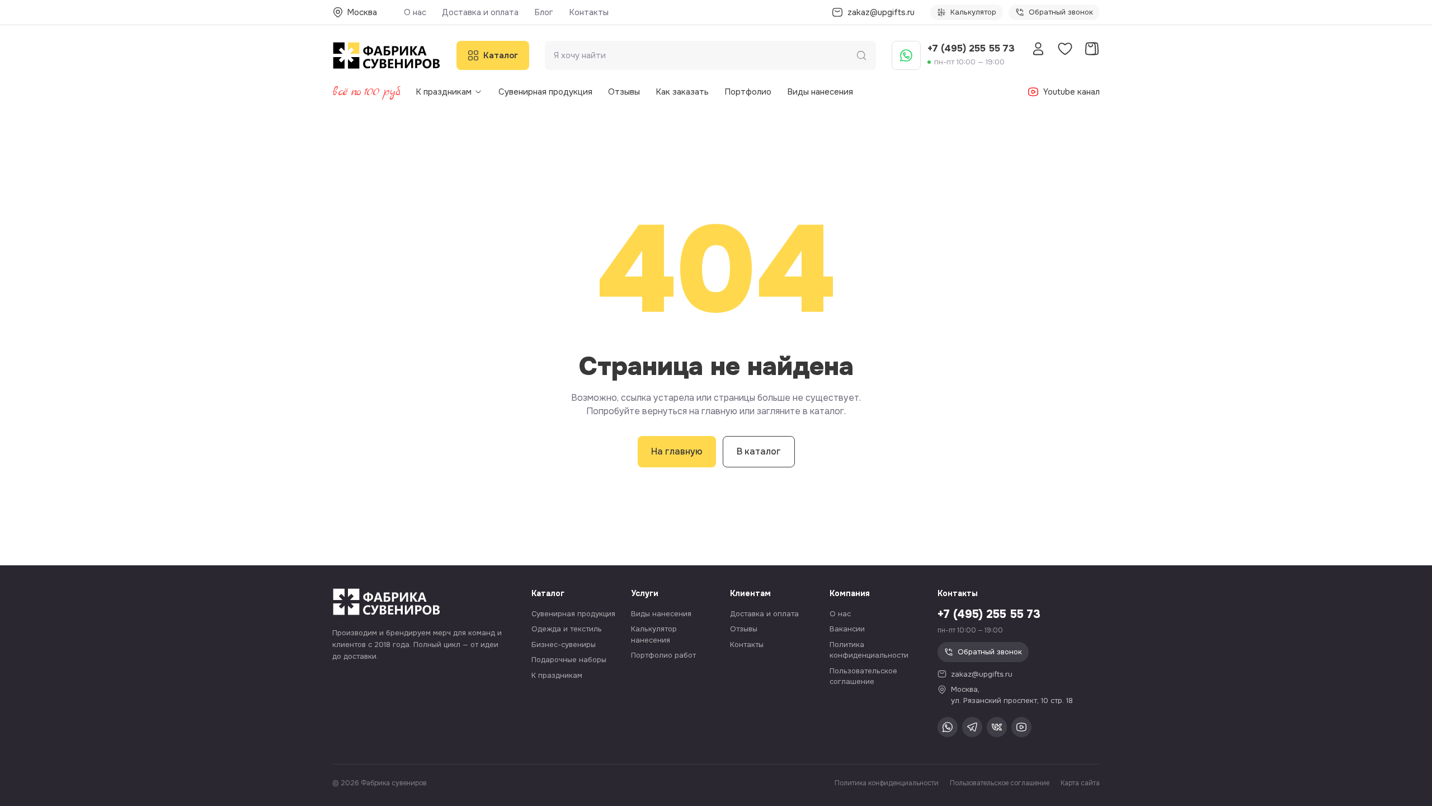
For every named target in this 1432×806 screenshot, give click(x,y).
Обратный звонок (1061, 12)
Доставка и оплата (480, 12)
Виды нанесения (820, 91)
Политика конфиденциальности (887, 783)
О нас (415, 12)
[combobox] (705, 55)
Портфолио (747, 91)
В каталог (759, 451)
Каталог (500, 55)
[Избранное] (1065, 49)
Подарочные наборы (568, 659)
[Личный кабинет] (1038, 49)
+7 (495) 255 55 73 (971, 48)
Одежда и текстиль (566, 629)
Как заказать (682, 91)
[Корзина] (1092, 49)
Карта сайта (1080, 783)
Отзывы (624, 91)
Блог (543, 12)
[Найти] (861, 55)
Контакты (589, 12)
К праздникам (444, 91)
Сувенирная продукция (545, 91)
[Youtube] (1021, 727)
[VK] (997, 727)
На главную (677, 451)
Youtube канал (1071, 91)
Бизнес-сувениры (563, 644)
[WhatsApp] (906, 55)
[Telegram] (972, 727)
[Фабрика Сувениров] (386, 55)
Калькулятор (973, 12)
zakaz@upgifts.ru (981, 674)
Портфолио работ (663, 655)
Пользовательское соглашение (999, 783)
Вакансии (847, 629)
